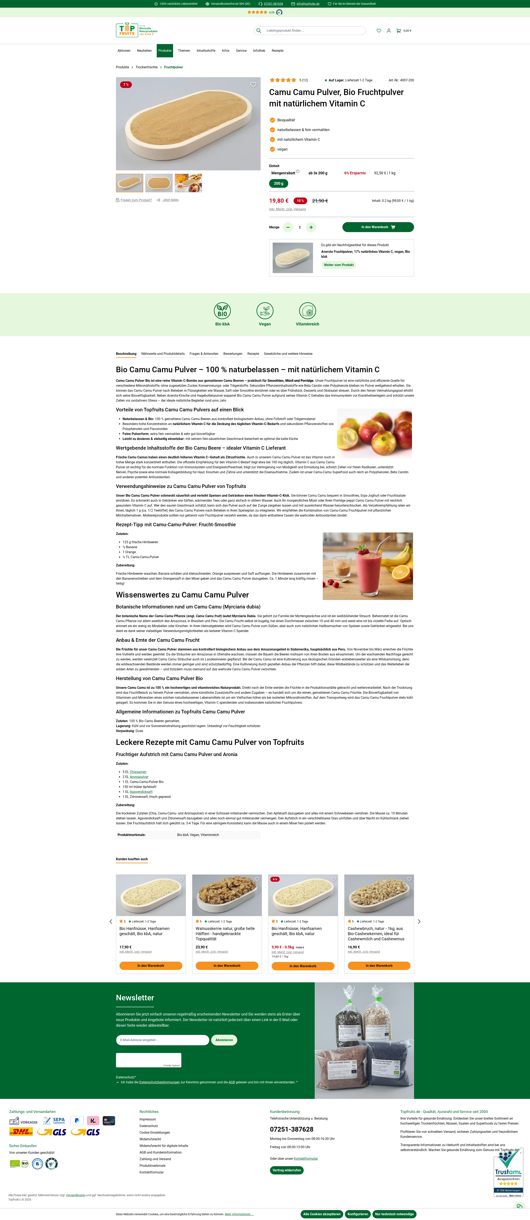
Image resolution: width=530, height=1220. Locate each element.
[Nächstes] (419, 922)
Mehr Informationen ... (239, 1214)
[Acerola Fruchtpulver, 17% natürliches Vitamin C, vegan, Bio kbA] (293, 258)
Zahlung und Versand (155, 1159)
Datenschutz (149, 1126)
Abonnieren (224, 1040)
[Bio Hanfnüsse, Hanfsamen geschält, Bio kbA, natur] (151, 895)
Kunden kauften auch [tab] (132, 859)
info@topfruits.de (308, 3)
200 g (278, 183)
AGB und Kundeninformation (161, 1152)
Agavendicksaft (141, 792)
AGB (232, 1082)
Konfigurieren (358, 1214)
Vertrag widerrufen (287, 1170)
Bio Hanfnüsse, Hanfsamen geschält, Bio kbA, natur (144, 931)
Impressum (148, 1119)
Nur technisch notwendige (394, 1214)
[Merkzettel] (379, 30)
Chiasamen (138, 772)
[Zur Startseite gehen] (136, 29)
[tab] (126, 354)
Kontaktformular (152, 1172)
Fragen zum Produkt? (136, 200)
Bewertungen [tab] (232, 354)
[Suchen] (259, 30)
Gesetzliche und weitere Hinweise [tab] (288, 354)
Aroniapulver (139, 777)
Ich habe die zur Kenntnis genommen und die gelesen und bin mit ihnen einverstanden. (209, 1082)
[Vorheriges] (111, 922)
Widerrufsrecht (150, 1139)
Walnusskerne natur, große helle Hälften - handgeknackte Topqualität (225, 933)
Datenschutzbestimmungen (159, 1082)
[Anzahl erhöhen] (311, 227)
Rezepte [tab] (253, 354)
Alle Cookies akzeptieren (322, 1214)
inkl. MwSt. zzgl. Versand (287, 209)
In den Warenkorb (150, 966)
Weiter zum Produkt (339, 265)
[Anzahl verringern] (288, 227)
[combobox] (314, 30)
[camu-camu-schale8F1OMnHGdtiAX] (188, 123)
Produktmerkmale (152, 1166)
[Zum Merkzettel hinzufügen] (253, 84)
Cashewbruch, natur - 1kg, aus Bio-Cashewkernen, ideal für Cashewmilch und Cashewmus (376, 933)
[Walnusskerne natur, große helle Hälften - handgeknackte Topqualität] (227, 895)
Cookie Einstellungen (155, 1132)
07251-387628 (273, 3)
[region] (188, 134)
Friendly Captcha (172, 1065)
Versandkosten (76, 1195)
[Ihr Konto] (389, 30)
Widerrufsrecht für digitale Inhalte (164, 1146)
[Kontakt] (519, 1207)
